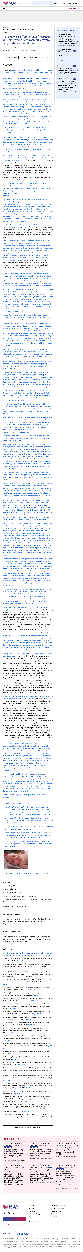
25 (38, 732)
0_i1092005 (17, 1093)
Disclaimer (40, 1222)
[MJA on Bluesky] (9, 1213)
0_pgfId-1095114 (14, 1008)
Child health (31, 29)
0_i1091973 (34, 976)
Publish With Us (74, 8)
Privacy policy (32, 1222)
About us (31, 1206)
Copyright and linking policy (60, 1222)
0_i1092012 (6, 1119)
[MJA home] (10, 1207)
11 (12, 167)
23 (32, 698)
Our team (32, 1211)
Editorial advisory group (36, 1214)
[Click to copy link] (51, 57)
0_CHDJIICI (20, 961)
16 (23, 260)
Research (5, 27)
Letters (60, 36)
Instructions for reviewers (58, 1208)
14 (19, 179)
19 (32, 603)
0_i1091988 (11, 1033)
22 (17, 656)
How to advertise (56, 1211)
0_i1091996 (15, 1059)
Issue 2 (11, 32)
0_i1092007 (23, 1101)
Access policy (54, 1214)
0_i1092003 (27, 1088)
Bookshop (14, 1219)
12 (14, 167)
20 (33, 649)
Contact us (32, 1208)
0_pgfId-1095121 (37, 1014)
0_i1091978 (35, 995)
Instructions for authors (58, 1206)
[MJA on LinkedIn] (14, 1213)
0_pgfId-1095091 (32, 990)
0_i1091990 (9, 1040)
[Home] (15, 3)
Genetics (24, 29)
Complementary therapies (65, 34)
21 (16, 656)
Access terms (48, 1222)
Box (28, 791)
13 (26, 160)
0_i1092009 (25, 1111)
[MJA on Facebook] (4, 1213)
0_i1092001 (10, 1080)
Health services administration (12, 29)
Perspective (8, 1145)
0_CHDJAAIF (47, 955)
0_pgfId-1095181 (22, 1065)
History (31, 1217)
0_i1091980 (30, 1001)
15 (29, 227)
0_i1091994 (9, 1054)
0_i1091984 (28, 1019)
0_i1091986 (31, 1025)
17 (30, 603)
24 (33, 698)
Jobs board (54, 1217)
